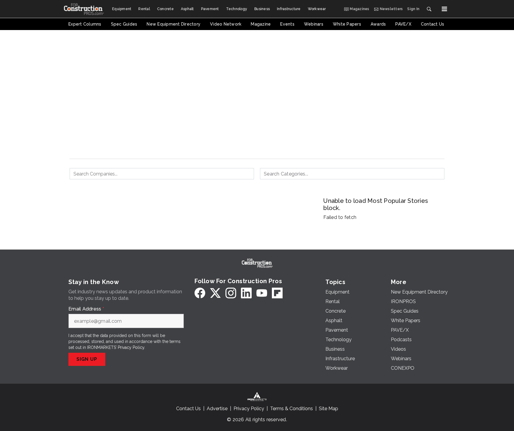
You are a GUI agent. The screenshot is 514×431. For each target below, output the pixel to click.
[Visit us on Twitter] (215, 293)
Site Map (328, 408)
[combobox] (162, 173)
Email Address (86, 309)
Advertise (217, 408)
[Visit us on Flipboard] (277, 293)
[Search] (429, 9)
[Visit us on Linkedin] (246, 293)
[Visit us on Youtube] (261, 293)
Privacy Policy (131, 347)
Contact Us (188, 408)
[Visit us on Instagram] (230, 293)
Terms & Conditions (291, 408)
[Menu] (444, 9)
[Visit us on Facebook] (200, 293)
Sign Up (86, 359)
